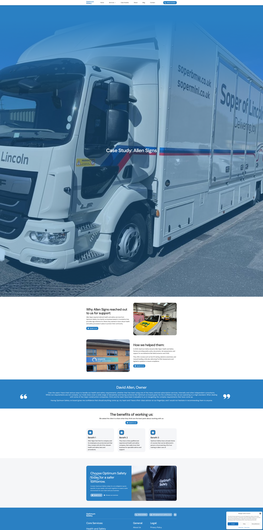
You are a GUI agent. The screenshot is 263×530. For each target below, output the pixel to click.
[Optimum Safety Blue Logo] (90, 2)
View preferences (256, 523)
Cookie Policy (241, 527)
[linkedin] (175, 514)
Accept (233, 523)
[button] (260, 513)
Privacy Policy (247, 527)
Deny (244, 523)
